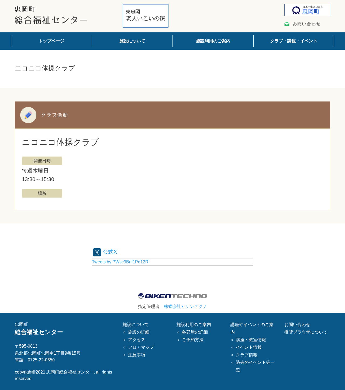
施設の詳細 (139, 332)
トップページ (51, 41)
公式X (109, 251)
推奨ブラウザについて (305, 332)
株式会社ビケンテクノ (185, 306)
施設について (132, 41)
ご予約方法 (192, 339)
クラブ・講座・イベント (294, 41)
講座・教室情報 (251, 339)
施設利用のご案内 (213, 41)
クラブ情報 (246, 354)
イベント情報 (249, 347)
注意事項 (136, 354)
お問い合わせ (297, 324)
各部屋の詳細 (195, 332)
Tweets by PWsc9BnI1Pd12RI (121, 262)
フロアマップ (141, 347)
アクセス (136, 339)
